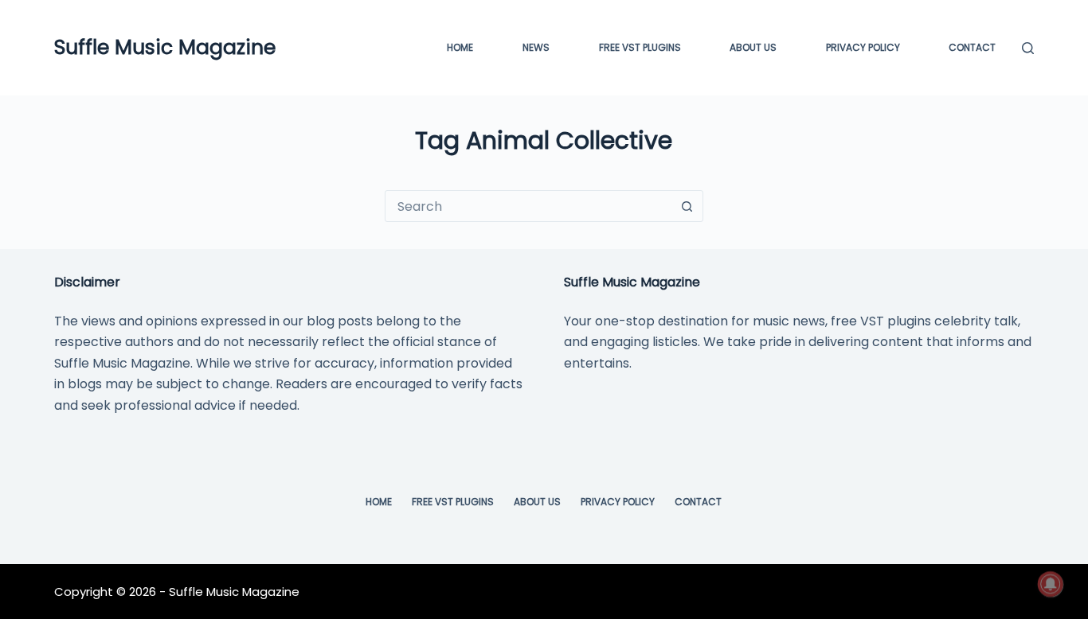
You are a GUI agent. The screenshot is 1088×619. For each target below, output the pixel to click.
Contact (972, 47)
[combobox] (528, 206)
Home (460, 47)
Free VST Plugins (453, 502)
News (536, 47)
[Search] (1028, 48)
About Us (753, 47)
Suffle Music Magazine (165, 47)
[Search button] (687, 206)
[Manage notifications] (1050, 584)
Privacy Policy (863, 47)
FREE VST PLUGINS (640, 47)
